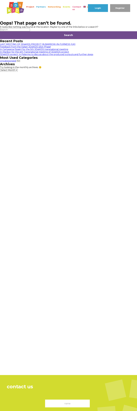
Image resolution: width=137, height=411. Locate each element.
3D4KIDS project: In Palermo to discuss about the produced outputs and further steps (46, 54)
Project (30, 7)
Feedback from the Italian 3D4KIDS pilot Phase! (25, 47)
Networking (54, 7)
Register (120, 8)
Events (66, 7)
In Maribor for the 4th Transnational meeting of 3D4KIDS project (34, 52)
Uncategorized (8, 61)
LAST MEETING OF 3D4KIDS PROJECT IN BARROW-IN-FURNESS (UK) (37, 44)
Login (98, 8)
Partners (41, 7)
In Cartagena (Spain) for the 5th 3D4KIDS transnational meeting (34, 49)
